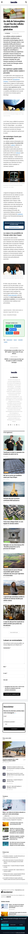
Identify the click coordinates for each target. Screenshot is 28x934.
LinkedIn (18, 326)
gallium (13, 145)
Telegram (10, 332)
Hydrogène (7, 541)
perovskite (20, 339)
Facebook (13, 329)
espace (15, 339)
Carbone (5, 809)
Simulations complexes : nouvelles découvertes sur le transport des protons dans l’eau (17, 838)
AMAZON (8, 896)
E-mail (5, 673)
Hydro (6, 495)
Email (17, 332)
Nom (5, 666)
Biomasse (7, 618)
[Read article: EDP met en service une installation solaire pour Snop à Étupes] (14, 466)
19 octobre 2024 (15, 33)
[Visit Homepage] (14, 2)
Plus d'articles (14, 632)
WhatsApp (10, 326)
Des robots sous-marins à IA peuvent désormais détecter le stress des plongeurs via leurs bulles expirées (17, 844)
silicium (18, 153)
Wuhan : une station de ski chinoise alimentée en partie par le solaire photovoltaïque (16, 906)
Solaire (6, 449)
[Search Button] (26, 2)
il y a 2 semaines (6, 550)
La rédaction (7, 33)
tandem (5, 342)
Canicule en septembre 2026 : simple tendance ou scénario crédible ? (10, 760)
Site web (5, 679)
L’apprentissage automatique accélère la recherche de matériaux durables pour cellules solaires (13, 598)
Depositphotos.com (19, 890)
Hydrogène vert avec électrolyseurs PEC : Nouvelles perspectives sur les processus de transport (13, 546)
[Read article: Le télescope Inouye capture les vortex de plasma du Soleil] (6, 824)
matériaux (20, 214)
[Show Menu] (2, 2)
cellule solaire (9, 339)
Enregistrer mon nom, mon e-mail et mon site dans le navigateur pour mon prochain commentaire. (14, 688)
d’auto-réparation (12, 295)
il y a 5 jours (6, 456)
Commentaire (7, 648)
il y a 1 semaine (6, 479)
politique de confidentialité (20, 932)
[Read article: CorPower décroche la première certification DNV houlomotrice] (14, 489)
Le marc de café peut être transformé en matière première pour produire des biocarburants (13, 623)
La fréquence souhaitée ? (9, 721)
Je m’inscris (12, 928)
